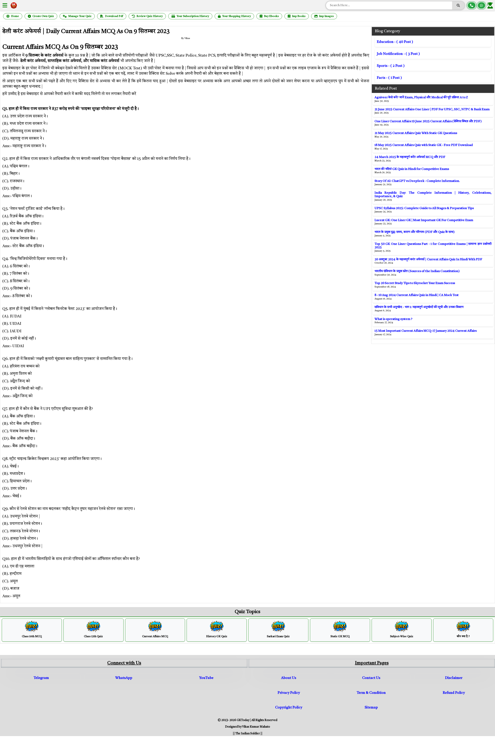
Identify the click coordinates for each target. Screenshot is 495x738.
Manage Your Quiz (79, 16)
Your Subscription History (193, 16)
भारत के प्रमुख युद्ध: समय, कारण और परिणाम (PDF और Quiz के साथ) (415, 232)
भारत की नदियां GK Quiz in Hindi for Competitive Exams (412, 169)
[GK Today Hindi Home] (13, 5)
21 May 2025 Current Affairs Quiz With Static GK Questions (416, 133)
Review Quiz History (150, 16)
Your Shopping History (236, 16)
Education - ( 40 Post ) (395, 42)
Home (15, 16)
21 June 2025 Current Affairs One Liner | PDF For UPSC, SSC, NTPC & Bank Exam (432, 109)
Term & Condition (371, 693)
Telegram (41, 678)
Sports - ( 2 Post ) (391, 66)
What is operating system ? (393, 319)
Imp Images (326, 16)
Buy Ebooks (271, 16)
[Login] (490, 5)
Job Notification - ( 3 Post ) (398, 54)
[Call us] (471, 5)
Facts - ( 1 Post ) (389, 78)
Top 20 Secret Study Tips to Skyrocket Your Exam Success (415, 283)
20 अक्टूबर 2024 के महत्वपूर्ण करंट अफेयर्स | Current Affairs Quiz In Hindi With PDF (428, 259)
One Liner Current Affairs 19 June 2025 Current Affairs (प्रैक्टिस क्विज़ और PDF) (428, 121)
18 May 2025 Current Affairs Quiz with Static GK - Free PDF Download (424, 145)
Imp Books (299, 16)
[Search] (458, 5)
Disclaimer (454, 678)
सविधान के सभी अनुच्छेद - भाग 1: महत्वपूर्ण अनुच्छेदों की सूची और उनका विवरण (419, 307)
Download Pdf (114, 16)
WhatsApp (123, 678)
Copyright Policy (288, 707)
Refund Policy (454, 693)
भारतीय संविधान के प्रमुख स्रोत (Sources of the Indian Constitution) (417, 271)
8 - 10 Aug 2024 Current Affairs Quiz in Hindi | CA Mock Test (417, 295)
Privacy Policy (289, 693)
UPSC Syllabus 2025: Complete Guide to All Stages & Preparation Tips (424, 208)
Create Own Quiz (43, 16)
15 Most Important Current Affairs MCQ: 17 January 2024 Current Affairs (426, 331)
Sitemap (371, 707)
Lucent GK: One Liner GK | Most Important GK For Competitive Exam (424, 220)
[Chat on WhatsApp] (481, 5)
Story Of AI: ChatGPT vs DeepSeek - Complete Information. (417, 181)
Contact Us (371, 678)
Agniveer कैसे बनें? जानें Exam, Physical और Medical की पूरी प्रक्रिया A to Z (421, 97)
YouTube (206, 678)
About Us (288, 678)
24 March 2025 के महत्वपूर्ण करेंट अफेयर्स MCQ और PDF (410, 157)
